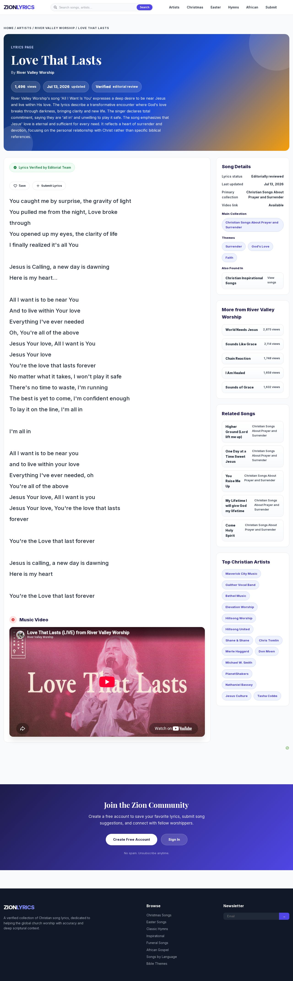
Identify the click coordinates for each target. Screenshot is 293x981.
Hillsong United (237, 629)
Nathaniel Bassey (239, 684)
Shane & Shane (237, 640)
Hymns (233, 7)
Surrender (233, 246)
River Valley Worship (55, 28)
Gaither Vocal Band (240, 585)
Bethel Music (235, 596)
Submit (271, 7)
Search (144, 7)
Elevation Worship (239, 607)
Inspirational (155, 936)
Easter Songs (156, 922)
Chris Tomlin (269, 640)
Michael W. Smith (238, 662)
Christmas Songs (158, 915)
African (252, 7)
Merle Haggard (237, 651)
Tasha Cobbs (267, 696)
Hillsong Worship (238, 618)
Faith (229, 257)
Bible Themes (156, 963)
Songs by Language (161, 957)
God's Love (260, 246)
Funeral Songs (157, 943)
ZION (19, 7)
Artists (174, 7)
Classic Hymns (157, 929)
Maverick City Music (241, 573)
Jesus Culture (236, 696)
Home (9, 28)
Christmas (195, 7)
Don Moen (267, 651)
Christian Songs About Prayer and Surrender (251, 225)
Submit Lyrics (51, 185)
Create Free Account (131, 839)
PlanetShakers (237, 673)
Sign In (174, 839)
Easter (216, 7)
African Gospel (157, 950)
